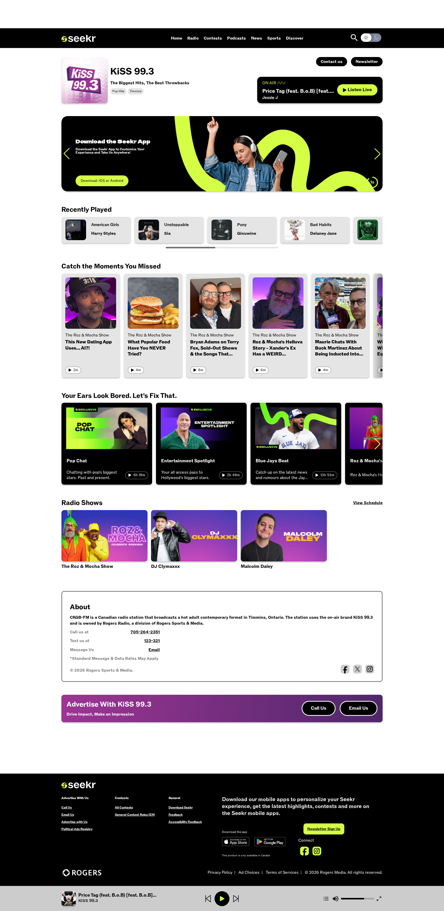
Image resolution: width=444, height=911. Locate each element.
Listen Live (360, 90)
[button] (284, 544)
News (256, 38)
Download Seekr (181, 807)
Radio (193, 38)
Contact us (332, 61)
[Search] (354, 37)
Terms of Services (282, 872)
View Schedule (368, 503)
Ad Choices (249, 872)
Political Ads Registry (76, 829)
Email (154, 650)
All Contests (124, 807)
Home (176, 38)
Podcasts (236, 38)
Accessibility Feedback (185, 822)
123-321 (152, 641)
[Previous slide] (66, 153)
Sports (274, 38)
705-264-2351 (145, 632)
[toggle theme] (371, 37)
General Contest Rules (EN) (135, 815)
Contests (213, 38)
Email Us (358, 708)
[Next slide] (377, 153)
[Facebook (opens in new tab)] (345, 669)
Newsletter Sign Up (323, 829)
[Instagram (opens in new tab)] (369, 669)
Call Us (318, 708)
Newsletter (367, 61)
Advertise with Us (74, 822)
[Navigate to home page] (78, 38)
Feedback (176, 815)
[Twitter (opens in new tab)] (357, 669)
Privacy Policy (220, 872)
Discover (294, 38)
